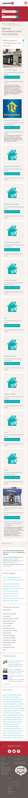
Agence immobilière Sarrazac (14, 737)
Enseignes (10, 793)
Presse (2, 765)
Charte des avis (4, 772)
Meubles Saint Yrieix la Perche (10, 600)
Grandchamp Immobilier (12, 242)
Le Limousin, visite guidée (14, 669)
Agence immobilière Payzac (15, 719)
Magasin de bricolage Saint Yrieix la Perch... (14, 598)
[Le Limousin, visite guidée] (5, 671)
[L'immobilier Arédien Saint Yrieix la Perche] (14, 58)
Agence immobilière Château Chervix (12, 731)
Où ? (3, 14)
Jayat (5, 432)
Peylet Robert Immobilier (12, 120)
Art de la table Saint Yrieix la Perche (12, 577)
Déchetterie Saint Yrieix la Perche (11, 584)
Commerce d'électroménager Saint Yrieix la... (13, 580)
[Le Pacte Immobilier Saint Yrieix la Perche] (14, 268)
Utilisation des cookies (5, 770)
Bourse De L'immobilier (11, 204)
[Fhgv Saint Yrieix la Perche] (14, 306)
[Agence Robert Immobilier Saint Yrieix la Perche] (14, 154)
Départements (11, 791)
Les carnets (7, 684)
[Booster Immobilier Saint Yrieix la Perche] (14, 344)
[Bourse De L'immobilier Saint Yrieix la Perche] (14, 192)
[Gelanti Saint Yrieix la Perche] (14, 458)
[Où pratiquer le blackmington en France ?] (5, 678)
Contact (2, 762)
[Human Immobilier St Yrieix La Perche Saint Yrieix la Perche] (14, 496)
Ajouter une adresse (14, 559)
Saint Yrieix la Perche (10, 23)
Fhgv (5, 318)
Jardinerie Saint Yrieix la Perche (11, 593)
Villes (9, 789)
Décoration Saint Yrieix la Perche (11, 586)
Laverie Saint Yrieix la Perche (10, 596)
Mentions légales (4, 774)
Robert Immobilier (10, 394)
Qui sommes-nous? (5, 763)
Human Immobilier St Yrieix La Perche (13, 509)
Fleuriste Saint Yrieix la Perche (10, 591)
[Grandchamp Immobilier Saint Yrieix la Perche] (14, 230)
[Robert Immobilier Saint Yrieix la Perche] (14, 382)
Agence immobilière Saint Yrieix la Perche (12, 25)
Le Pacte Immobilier (10, 280)
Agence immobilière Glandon (10, 695)
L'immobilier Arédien (10, 70)
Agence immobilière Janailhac (10, 722)
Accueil (3, 23)
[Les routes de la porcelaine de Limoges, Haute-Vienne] (5, 663)
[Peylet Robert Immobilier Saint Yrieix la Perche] (14, 108)
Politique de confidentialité (6, 768)
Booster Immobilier (10, 356)
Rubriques (10, 788)
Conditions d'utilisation (5, 767)
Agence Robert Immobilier (12, 166)
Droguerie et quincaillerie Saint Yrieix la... (13, 588)
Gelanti (6, 470)
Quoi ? (4, 9)
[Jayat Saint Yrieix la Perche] (14, 420)
